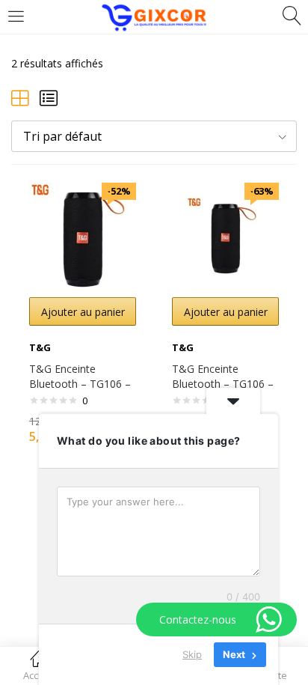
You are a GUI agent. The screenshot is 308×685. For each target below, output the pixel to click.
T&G (40, 347)
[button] (154, 136)
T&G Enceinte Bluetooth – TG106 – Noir (80, 384)
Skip (192, 654)
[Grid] (20, 98)
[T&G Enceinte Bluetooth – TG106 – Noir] (82, 235)
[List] (49, 98)
